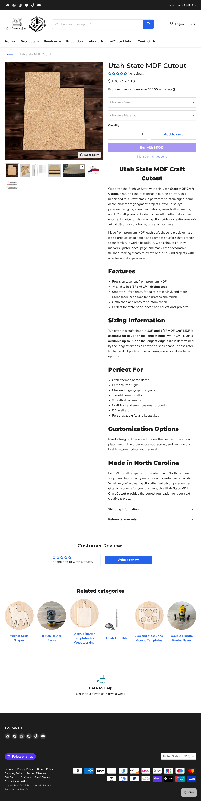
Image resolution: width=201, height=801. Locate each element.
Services (51, 41)
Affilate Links (121, 41)
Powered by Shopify (16, 789)
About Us (96, 41)
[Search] (148, 24)
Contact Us (147, 41)
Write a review (128, 560)
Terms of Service (36, 773)
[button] (177, 24)
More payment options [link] (152, 156)
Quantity (113, 125)
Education (74, 41)
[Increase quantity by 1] (142, 134)
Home (10, 41)
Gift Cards (10, 777)
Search (9, 769)
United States (180, 5)
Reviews (26, 777)
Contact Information (16, 781)
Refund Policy (45, 769)
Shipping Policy (14, 773)
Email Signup (42, 777)
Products (29, 41)
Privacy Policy (25, 769)
